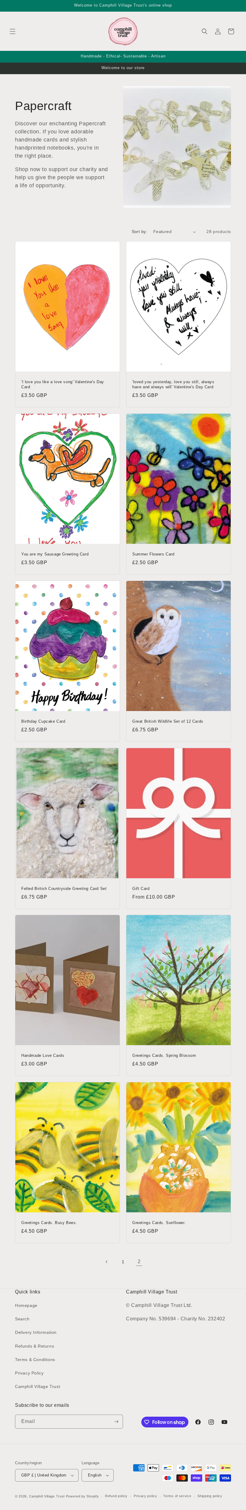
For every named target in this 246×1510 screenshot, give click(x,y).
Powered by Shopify (82, 1496)
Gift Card (140, 888)
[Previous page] (106, 1261)
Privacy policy (145, 1496)
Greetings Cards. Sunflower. (159, 1222)
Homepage (26, 1305)
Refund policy (116, 1496)
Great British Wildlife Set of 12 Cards (167, 721)
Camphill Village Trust (37, 1386)
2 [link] (139, 1261)
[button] (12, 31)
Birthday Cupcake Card (43, 721)
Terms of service (177, 1496)
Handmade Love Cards (42, 1055)
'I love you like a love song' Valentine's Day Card (62, 384)
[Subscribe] (116, 1422)
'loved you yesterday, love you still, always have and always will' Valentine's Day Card (173, 384)
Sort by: (139, 231)
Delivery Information (36, 1332)
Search (22, 1318)
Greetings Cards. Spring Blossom (164, 1055)
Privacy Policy (29, 1373)
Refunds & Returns (34, 1346)
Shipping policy (209, 1496)
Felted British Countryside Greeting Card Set (63, 888)
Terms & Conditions (35, 1359)
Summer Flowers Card (153, 554)
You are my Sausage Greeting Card (54, 554)
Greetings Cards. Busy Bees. (49, 1222)
